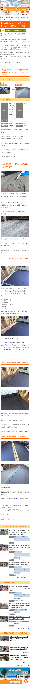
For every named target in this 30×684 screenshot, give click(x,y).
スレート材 (4, 243)
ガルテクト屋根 (20, 150)
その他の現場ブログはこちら (22, 665)
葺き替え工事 (4, 300)
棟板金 (17, 498)
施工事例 (8, 17)
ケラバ (13, 413)
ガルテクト (4, 342)
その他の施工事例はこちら (23, 577)
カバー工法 (4, 194)
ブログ (2, 510)
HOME (2, 17)
